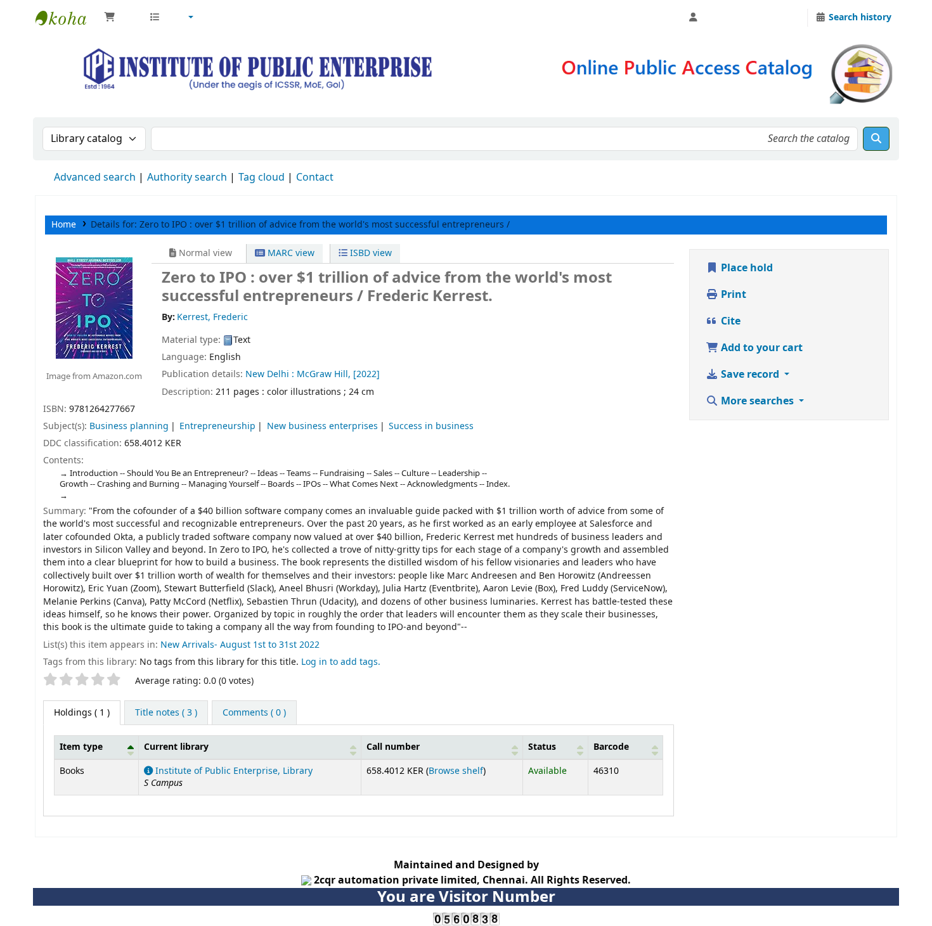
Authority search (187, 177)
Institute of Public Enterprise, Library (233, 771)
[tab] (166, 713)
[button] (120, 18)
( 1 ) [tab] (82, 712)
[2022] (366, 374)
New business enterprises (322, 426)
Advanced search (95, 177)
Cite (729, 321)
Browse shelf (456, 771)
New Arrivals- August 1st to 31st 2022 (240, 645)
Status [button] (542, 747)
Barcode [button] (611, 747)
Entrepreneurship (217, 426)
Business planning (129, 426)
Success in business (431, 426)
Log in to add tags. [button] (340, 662)
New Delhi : (269, 374)
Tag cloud (261, 177)
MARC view (289, 253)
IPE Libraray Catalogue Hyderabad (67, 17)
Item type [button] (81, 747)
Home (63, 224)
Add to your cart (760, 348)
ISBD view (369, 253)
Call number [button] (393, 747)
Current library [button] (176, 747)
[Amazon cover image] (94, 307)
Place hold (745, 268)
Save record (750, 374)
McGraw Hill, (325, 374)
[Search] (876, 139)
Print (732, 294)
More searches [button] (757, 401)
